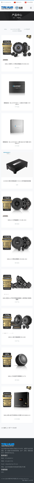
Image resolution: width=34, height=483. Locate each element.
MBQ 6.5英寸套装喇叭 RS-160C (17, 337)
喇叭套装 (17, 67)
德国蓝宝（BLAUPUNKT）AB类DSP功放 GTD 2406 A (17, 103)
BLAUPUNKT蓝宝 (15, 29)
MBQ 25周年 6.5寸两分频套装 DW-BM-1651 (17, 64)
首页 (14, 17)
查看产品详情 (17, 35)
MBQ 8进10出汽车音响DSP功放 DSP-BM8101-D (17, 415)
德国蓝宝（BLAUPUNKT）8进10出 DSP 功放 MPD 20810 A (17, 142)
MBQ (5, 29)
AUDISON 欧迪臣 (17, 31)
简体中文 (18, 2)
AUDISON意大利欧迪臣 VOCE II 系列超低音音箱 (17, 181)
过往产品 (17, 302)
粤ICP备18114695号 (27, 480)
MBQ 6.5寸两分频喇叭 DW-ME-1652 (17, 259)
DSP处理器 (17, 419)
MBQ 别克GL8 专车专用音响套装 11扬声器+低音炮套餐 (17, 298)
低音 (17, 184)
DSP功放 (17, 106)
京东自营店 (30, 2)
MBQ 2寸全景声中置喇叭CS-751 (17, 376)
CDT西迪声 (27, 29)
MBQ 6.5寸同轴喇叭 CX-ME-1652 (17, 220)
